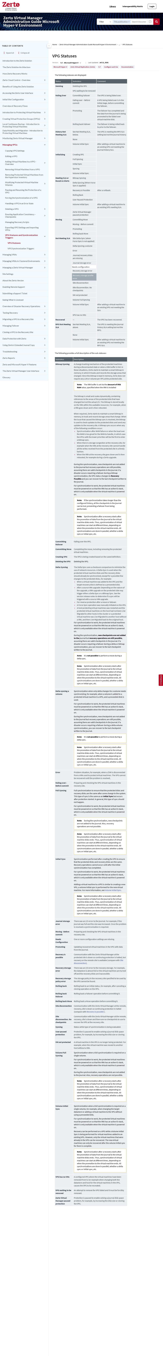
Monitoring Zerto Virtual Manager (18, 138)
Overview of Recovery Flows (15, 106)
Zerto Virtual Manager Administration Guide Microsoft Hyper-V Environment (87, 44)
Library (113, 6)
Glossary (6, 377)
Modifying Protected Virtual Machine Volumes (21, 183)
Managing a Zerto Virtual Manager (18, 267)
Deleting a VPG (12, 209)
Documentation (127, 67)
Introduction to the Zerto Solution (17, 60)
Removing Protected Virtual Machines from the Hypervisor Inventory (24, 175)
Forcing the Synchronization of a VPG (21, 198)
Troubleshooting (10, 351)
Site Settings (8, 274)
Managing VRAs (10, 254)
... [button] (119, 44)
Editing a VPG (11, 156)
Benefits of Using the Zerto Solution (18, 86)
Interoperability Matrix (133, 6)
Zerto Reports (9, 358)
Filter (101, 21)
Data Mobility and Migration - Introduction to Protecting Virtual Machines (23, 131)
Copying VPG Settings (15, 150)
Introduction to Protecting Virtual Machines (22, 112)
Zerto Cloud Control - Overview (16, 80)
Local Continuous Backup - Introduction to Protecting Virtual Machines (21, 125)
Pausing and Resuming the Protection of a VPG (23, 191)
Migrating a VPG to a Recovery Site (18, 319)
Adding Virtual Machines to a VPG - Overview (20, 162)
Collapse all (25, 53)
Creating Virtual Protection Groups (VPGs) (21, 119)
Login (152, 6)
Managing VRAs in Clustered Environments (21, 261)
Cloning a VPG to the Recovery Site (18, 332)
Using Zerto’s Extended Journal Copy (19, 345)
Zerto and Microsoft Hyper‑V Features (19, 364)
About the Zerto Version (13, 280)
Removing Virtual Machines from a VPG (22, 169)
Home (54, 44)
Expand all (10, 53)
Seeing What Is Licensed (13, 300)
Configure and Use (111, 67)
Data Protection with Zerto (14, 338)
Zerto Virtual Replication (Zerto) (82, 67)
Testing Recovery (10, 312)
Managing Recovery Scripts (17, 222)
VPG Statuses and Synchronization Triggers (21, 236)
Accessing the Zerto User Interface (18, 93)
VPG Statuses (14, 243)
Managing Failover (11, 325)
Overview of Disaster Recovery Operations (21, 306)
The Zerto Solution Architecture (16, 67)
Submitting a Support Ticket (15, 293)
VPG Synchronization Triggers (21, 248)
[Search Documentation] (156, 22)
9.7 (99, 67)
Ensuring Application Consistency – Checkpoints (20, 215)
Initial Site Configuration (13, 99)
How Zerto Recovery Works (15, 73)
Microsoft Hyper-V (60, 67)
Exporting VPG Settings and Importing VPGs (22, 228)
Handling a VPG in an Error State (19, 203)
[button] (129, 22)
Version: (55, 62)
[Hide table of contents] (49, 46)
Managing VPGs (10, 144)
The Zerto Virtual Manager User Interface (21, 371)
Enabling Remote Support (14, 287)
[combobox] (70, 62)
